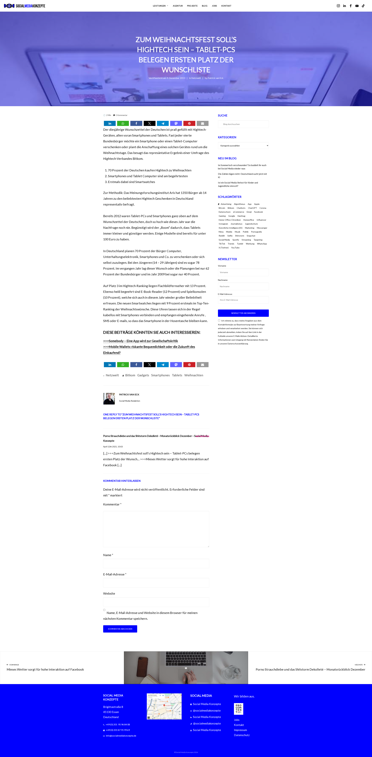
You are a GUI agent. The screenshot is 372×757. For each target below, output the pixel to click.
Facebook (258, 212)
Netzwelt (196, 78)
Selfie (230, 235)
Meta (221, 231)
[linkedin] (347, 6)
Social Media (224, 239)
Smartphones (160, 375)
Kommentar (112, 504)
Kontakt (239, 724)
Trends (231, 243)
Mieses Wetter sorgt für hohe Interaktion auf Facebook (45, 667)
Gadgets (143, 375)
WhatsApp (262, 243)
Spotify (236, 239)
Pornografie (256, 231)
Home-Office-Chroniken (230, 220)
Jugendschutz (251, 224)
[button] (110, 123)
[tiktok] (365, 6)
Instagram (223, 224)
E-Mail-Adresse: (225, 294)
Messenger (262, 228)
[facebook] (353, 6)
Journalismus (236, 224)
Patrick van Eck (215, 78)
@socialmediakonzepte (207, 710)
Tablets (177, 375)
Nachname (223, 280)
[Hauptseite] (186, 667)
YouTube (235, 247)
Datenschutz (224, 212)
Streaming (246, 239)
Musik (237, 231)
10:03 (120, 446)
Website (109, 593)
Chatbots (241, 208)
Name (108, 555)
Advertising (226, 204)
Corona (263, 208)
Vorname (222, 265)
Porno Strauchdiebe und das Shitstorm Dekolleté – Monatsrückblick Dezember (310, 667)
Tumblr (240, 243)
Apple (257, 204)
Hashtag (241, 216)
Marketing (249, 228)
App (250, 204)
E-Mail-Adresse (114, 574)
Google (231, 216)
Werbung (250, 243)
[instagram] (340, 6)
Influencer (261, 220)
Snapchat (251, 235)
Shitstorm (239, 235)
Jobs (236, 719)
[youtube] (359, 6)
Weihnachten (193, 375)
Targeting (258, 239)
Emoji (249, 212)
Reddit (222, 235)
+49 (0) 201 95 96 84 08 (118, 724)
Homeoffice (248, 220)
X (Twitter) (224, 247)
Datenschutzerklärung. (238, 343)
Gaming (222, 216)
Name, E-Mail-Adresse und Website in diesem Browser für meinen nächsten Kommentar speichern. (150, 615)
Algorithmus (239, 204)
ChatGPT (252, 208)
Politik (245, 231)
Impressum (240, 730)
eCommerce (238, 212)
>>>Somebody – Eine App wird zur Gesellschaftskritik (140, 341)
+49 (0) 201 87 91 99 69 (118, 730)
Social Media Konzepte (207, 704)
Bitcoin (222, 208)
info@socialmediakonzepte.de (121, 735)
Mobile (229, 231)
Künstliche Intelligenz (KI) (230, 228)
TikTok (222, 243)
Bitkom (130, 375)
